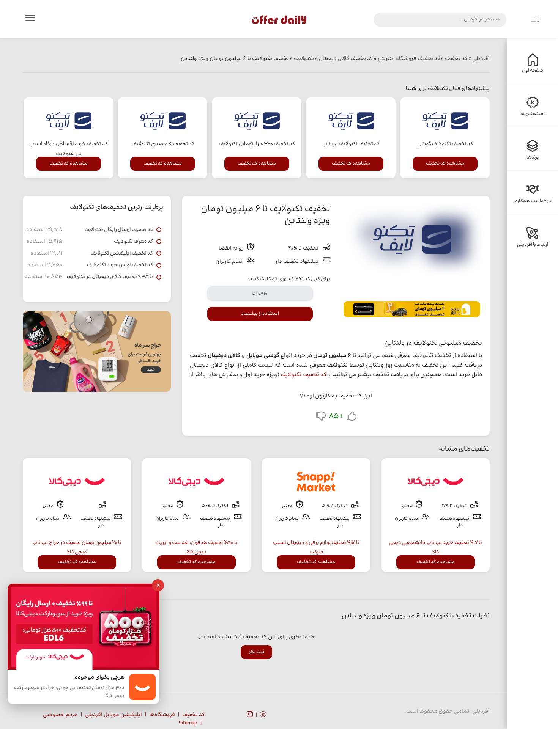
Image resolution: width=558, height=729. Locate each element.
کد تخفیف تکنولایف (304, 375)
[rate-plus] (351, 417)
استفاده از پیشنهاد (260, 313)
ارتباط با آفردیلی (532, 244)
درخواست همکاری (532, 201)
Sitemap (188, 723)
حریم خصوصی (60, 715)
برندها (532, 157)
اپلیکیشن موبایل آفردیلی (113, 715)
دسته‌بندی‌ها (532, 114)
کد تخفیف (193, 715)
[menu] (30, 19)
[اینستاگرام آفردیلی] (250, 715)
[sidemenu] (535, 20)
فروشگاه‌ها (162, 715)
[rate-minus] (321, 417)
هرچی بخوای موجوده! (99, 678)
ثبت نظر (256, 652)
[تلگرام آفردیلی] (263, 715)
